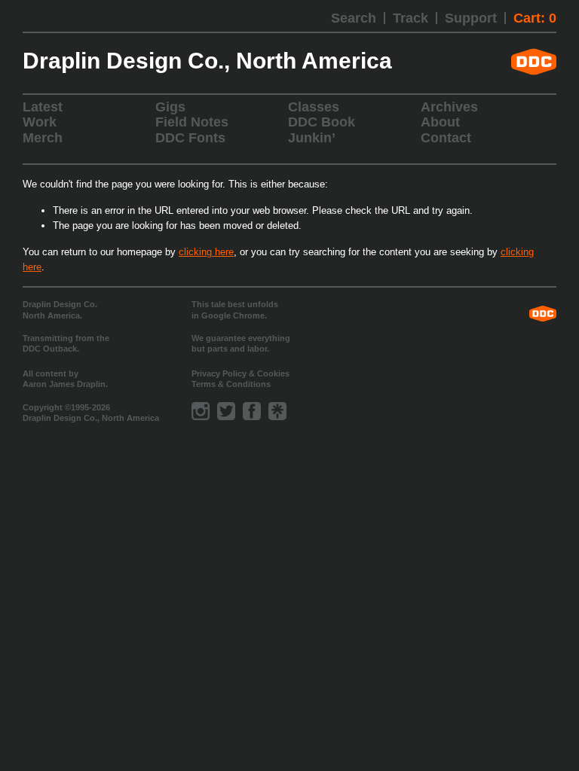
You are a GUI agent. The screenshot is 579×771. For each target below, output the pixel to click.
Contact (446, 137)
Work (40, 122)
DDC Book (321, 122)
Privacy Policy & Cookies (240, 373)
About (440, 122)
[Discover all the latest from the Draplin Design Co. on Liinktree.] (277, 411)
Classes (313, 106)
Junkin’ (311, 137)
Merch (43, 137)
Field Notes (191, 122)
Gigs (170, 106)
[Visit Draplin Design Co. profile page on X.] (226, 411)
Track (410, 18)
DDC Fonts (190, 137)
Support (471, 18)
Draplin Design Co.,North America (207, 61)
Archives (449, 106)
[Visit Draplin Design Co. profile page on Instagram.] (200, 411)
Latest (43, 106)
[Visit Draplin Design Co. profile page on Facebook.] (252, 411)
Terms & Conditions (231, 384)
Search (353, 18)
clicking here (206, 252)
